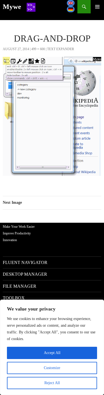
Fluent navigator (25, 262)
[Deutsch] (70, 9)
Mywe (12, 6)
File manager (19, 286)
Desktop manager (25, 274)
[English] (70, 3)
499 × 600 (38, 49)
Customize (52, 368)
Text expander (60, 49)
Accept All (52, 353)
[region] (52, 347)
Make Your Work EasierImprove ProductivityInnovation (19, 233)
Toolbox (14, 297)
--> (97, 6)
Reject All (52, 383)
